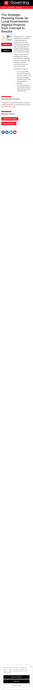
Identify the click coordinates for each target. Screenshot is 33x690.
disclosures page (10, 106)
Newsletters (6, 10)
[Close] (30, 667)
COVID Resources (9, 123)
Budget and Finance (9, 119)
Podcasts (11, 7)
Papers (4, 7)
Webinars (19, 7)
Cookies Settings (16, 685)
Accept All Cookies (16, 677)
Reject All (16, 681)
